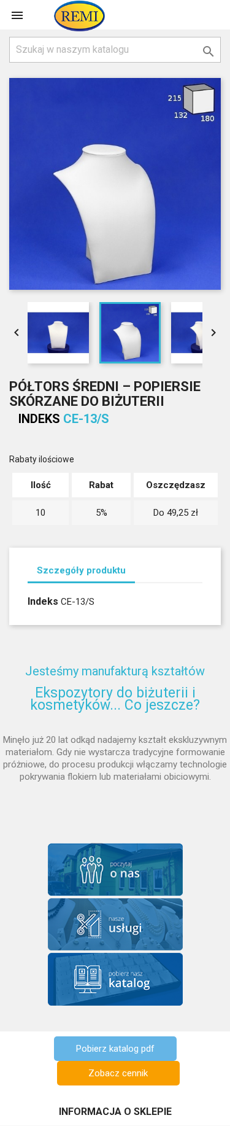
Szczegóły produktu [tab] (81, 570)
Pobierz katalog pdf (115, 1048)
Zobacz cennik (118, 1073)
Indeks (39, 418)
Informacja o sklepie (115, 1111)
